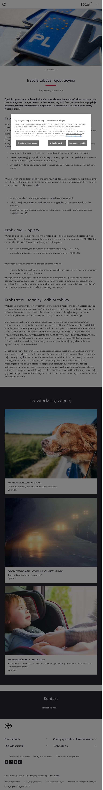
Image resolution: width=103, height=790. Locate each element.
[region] (51, 132)
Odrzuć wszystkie (56, 143)
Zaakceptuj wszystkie (77, 143)
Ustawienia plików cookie (27, 143)
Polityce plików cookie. (74, 136)
